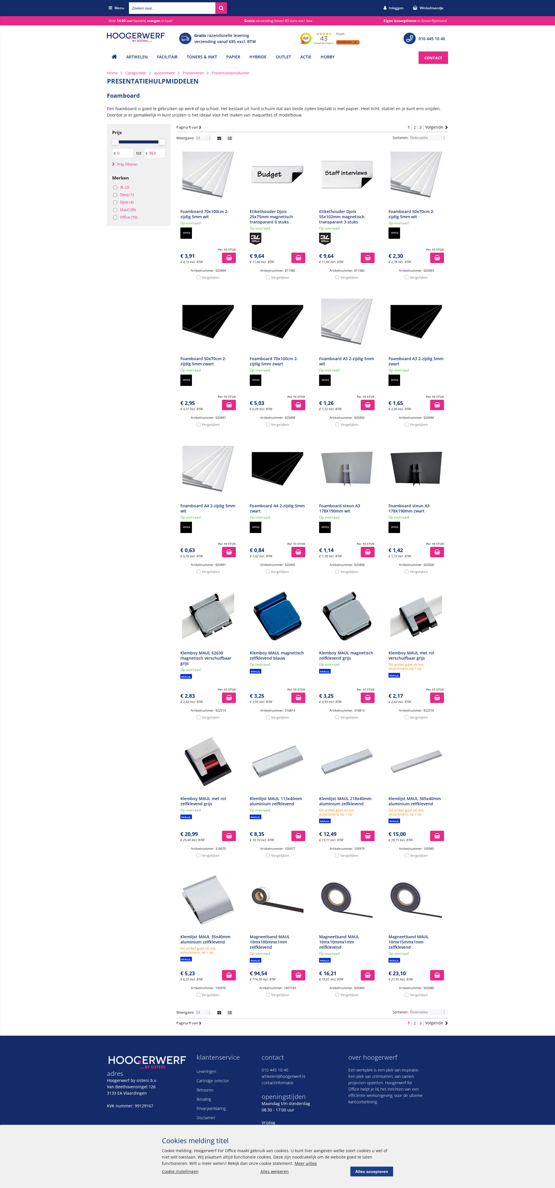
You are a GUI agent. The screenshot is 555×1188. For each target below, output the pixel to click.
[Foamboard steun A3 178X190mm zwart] (416, 468)
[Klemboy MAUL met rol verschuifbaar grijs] (416, 616)
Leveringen (206, 1071)
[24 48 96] (204, 137)
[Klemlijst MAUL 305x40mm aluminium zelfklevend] (416, 761)
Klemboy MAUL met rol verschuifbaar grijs (411, 655)
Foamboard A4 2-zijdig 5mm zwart (277, 508)
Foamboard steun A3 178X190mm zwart (409, 508)
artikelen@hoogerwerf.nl (283, 1076)
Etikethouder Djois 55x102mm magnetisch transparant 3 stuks (342, 217)
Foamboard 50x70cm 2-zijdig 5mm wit (411, 214)
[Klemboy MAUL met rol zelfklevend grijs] (208, 761)
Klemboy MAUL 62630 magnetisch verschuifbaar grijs (205, 658)
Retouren (205, 1090)
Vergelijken (211, 277)
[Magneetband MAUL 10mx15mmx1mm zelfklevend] (416, 899)
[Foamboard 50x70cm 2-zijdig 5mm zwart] (208, 321)
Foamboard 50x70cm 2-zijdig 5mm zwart (203, 361)
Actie (305, 57)
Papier (233, 57)
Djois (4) (127, 202)
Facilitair (167, 57)
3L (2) (124, 187)
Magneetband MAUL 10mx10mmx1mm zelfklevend (339, 942)
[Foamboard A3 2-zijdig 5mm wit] (347, 321)
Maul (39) (128, 209)
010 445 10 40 (432, 38)
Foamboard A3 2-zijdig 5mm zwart (415, 361)
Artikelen (137, 57)
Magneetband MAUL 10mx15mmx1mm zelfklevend (408, 942)
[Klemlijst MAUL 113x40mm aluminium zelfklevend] (277, 761)
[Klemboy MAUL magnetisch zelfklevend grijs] (347, 616)
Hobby (327, 57)
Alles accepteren (371, 1171)
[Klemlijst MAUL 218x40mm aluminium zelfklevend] (347, 761)
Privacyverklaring (211, 1108)
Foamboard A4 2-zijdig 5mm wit (207, 508)
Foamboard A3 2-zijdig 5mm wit (346, 361)
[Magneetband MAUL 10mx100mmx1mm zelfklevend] (277, 899)
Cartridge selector (213, 1080)
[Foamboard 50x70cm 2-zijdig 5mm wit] (416, 174)
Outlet (283, 57)
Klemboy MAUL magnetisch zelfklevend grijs (346, 655)
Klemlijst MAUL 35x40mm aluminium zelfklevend (205, 939)
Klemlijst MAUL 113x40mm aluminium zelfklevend (276, 801)
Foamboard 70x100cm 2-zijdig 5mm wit (204, 214)
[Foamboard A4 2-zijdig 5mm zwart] (277, 468)
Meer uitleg (306, 1163)
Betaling (204, 1099)
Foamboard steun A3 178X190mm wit (339, 508)
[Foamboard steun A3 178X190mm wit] (347, 468)
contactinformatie (277, 1082)
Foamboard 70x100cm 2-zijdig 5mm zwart (274, 361)
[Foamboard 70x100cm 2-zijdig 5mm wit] (208, 174)
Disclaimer (206, 1117)
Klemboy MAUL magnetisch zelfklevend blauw (277, 655)
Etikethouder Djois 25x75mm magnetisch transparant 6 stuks (271, 217)
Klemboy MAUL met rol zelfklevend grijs (203, 801)
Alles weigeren (274, 1171)
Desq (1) (127, 194)
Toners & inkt (202, 57)
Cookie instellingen (180, 1171)
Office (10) (128, 217)
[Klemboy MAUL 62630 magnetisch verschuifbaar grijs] (208, 616)
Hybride (258, 57)
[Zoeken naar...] (221, 8)
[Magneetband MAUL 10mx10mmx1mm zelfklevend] (347, 899)
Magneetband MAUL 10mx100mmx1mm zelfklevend (270, 942)
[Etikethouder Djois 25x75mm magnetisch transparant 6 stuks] (277, 174)
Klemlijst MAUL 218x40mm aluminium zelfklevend (345, 801)
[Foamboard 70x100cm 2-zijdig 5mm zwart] (277, 321)
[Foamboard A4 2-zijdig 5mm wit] (208, 468)
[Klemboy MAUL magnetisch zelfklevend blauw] (277, 616)
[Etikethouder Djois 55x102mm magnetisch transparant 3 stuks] (347, 174)
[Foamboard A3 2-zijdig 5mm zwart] (416, 321)
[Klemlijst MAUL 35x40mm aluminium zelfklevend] (208, 899)
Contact (433, 57)
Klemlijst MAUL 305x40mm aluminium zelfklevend (414, 801)
